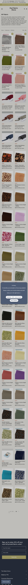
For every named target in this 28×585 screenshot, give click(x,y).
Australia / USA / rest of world (14, 297)
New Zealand (14, 300)
